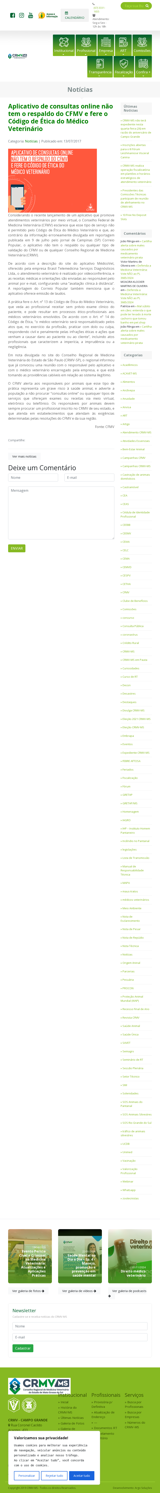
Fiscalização (124, 72)
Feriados (128, 769)
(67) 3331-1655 (99, 9)
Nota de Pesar (131, 929)
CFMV (125, 592)
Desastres (129, 693)
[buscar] (147, 5)
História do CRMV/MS (67, 1409)
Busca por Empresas (133, 1414)
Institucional (64, 50)
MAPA (126, 883)
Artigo (126, 424)
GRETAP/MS (130, 803)
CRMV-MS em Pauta (134, 660)
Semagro (128, 1051)
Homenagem (130, 811)
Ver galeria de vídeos (78, 1291)
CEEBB (126, 525)
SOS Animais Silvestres (137, 1114)
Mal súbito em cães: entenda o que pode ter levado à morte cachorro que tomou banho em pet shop (136, 314)
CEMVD (126, 567)
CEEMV (126, 533)
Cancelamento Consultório (102, 1435)
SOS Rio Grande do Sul (136, 1123)
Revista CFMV (130, 1017)
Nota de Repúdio (133, 937)
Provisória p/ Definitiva (101, 1404)
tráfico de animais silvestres (133, 1133)
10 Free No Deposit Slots (133, 217)
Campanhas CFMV (133, 458)
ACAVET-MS (129, 373)
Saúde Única (130, 1034)
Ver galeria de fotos (27, 1291)
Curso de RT (130, 677)
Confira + (143, 72)
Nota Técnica (130, 946)
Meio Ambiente (131, 908)
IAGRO (126, 820)
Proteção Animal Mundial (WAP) (132, 999)
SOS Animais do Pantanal (131, 1104)
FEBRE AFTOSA (131, 761)
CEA (124, 495)
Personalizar (26, 1476)
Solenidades (130, 1093)
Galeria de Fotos (72, 1423)
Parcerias (128, 971)
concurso (128, 618)
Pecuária (128, 980)
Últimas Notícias (72, 1418)
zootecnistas (130, 1198)
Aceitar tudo (82, 1476)
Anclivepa (128, 390)
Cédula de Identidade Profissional (135, 514)
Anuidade (128, 398)
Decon (126, 685)
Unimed (127, 1152)
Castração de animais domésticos (135, 477)
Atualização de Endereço (103, 1414)
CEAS (125, 504)
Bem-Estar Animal (133, 449)
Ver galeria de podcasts (129, 1291)
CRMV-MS (128, 651)
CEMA (126, 558)
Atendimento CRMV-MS (136, 432)
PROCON (128, 988)
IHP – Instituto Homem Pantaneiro (135, 830)
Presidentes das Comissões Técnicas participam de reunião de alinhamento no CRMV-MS (135, 198)
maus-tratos (130, 891)
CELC (125, 550)
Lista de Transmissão (135, 858)
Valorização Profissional (129, 1171)
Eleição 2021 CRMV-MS (136, 719)
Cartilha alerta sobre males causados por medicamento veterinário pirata (136, 249)
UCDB (126, 1144)
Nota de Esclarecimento (130, 919)
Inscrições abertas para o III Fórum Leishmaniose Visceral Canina (135, 151)
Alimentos (128, 382)
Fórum (126, 786)
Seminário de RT (132, 1059)
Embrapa (128, 736)
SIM (124, 1085)
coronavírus (130, 634)
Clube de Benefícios (135, 601)
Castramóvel (130, 487)
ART (123, 50)
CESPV (126, 575)
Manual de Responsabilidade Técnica (132, 870)
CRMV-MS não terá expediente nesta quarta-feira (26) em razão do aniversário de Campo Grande (136, 128)
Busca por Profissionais (134, 1404)
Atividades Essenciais (136, 441)
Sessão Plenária (132, 1068)
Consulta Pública (133, 626)
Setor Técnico (131, 1076)
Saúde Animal (131, 1026)
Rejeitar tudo (54, 1476)
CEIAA (126, 542)
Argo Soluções (143, 1488)
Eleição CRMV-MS (133, 727)
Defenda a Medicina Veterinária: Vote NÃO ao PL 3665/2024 (136, 272)
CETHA (126, 584)
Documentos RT (105, 1428)
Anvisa (126, 407)
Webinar (127, 1181)
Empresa (106, 50)
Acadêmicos (130, 365)
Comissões (142, 50)
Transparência (100, 72)
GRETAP (127, 795)
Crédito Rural (130, 643)
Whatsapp (129, 1190)
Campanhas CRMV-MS (136, 466)
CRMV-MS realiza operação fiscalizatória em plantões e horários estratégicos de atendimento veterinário (136, 174)
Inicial (64, 1402)
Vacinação (129, 1160)
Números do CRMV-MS (135, 1424)
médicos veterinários (135, 900)
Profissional (86, 50)
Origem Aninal (131, 963)
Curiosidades (130, 668)
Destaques (129, 702)
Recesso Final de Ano (135, 1009)
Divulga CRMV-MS (133, 710)
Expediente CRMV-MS (136, 753)
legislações (129, 849)
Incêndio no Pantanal (135, 841)
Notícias (31, 141)
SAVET (126, 1043)
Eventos (127, 744)
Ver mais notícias (24, 456)
